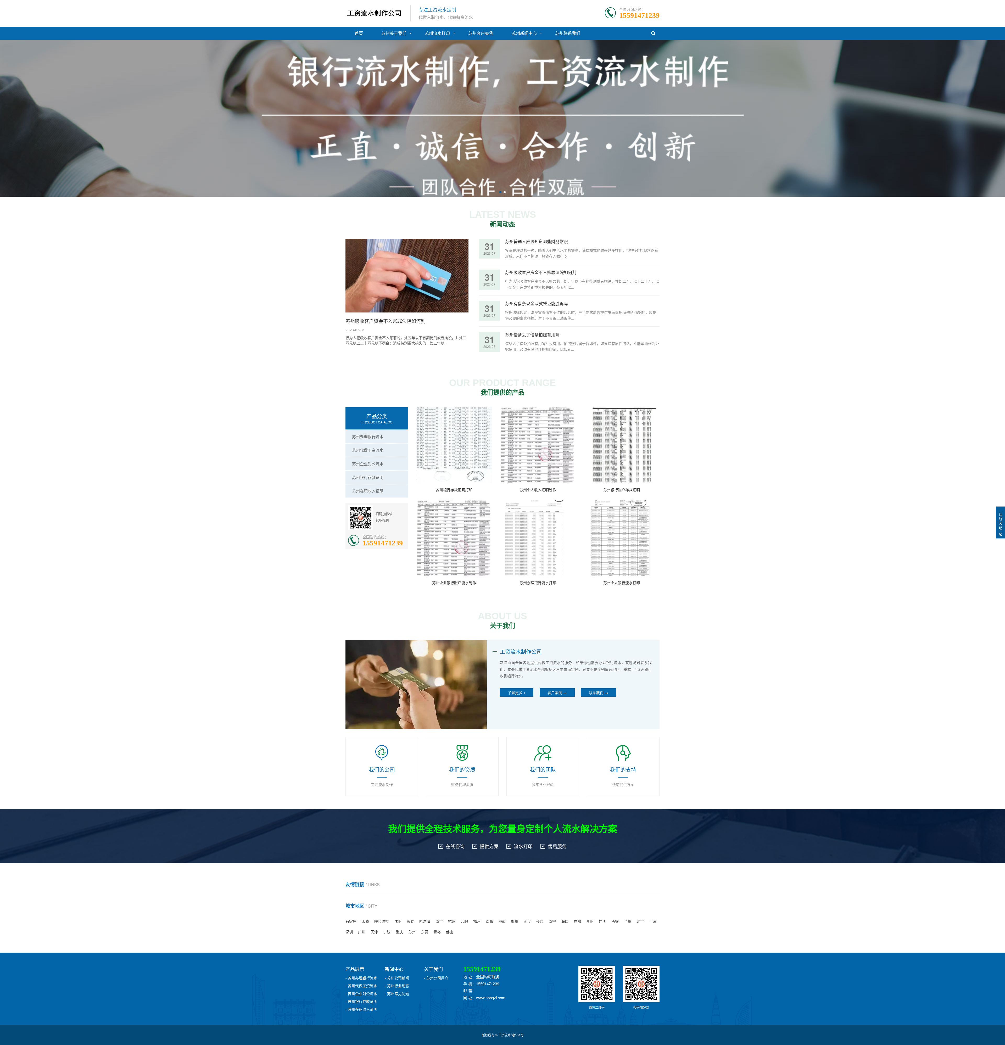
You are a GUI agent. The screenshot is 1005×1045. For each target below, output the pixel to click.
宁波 (386, 931)
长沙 (539, 921)
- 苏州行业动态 (397, 985)
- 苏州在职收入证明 (361, 1009)
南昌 (489, 921)
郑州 (514, 921)
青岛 (437, 931)
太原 (365, 921)
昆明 (602, 921)
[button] (500, 192)
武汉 (527, 921)
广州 (361, 931)
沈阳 (397, 921)
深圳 (349, 931)
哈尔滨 (424, 921)
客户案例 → (557, 692)
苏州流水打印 (437, 33)
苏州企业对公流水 (367, 463)
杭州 (451, 921)
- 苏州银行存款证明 (361, 1001)
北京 (640, 921)
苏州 (412, 931)
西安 (615, 921)
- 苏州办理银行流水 (361, 977)
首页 (359, 33)
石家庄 (350, 921)
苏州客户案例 (480, 33)
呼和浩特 (381, 921)
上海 (652, 921)
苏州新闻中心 (524, 33)
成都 (577, 921)
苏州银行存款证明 (367, 477)
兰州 (627, 921)
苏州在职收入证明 (367, 491)
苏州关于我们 (393, 33)
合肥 (464, 921)
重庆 (399, 931)
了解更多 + (517, 692)
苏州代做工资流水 (367, 450)
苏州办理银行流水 (367, 436)
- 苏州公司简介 (436, 977)
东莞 (424, 931)
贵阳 (590, 921)
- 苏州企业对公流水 (361, 993)
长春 (410, 921)
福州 (477, 921)
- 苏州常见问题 (397, 993)
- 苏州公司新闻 (397, 977)
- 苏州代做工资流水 (361, 985)
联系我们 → (598, 692)
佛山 (449, 931)
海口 (564, 921)
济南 (502, 921)
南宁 (552, 921)
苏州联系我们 (567, 33)
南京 (439, 921)
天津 (374, 931)
